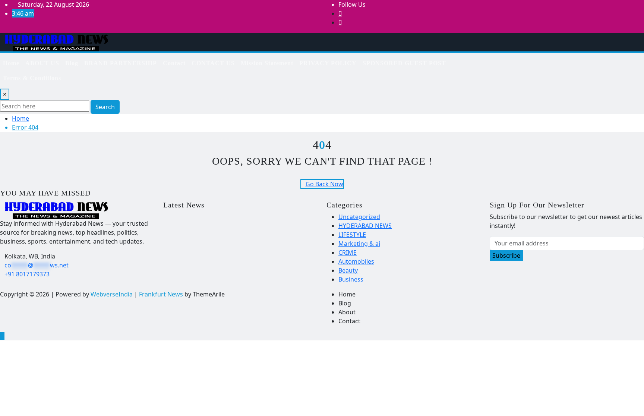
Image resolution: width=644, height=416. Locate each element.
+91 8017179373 (27, 274)
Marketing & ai (359, 243)
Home (11, 63)
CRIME (347, 252)
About (347, 312)
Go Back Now (324, 184)
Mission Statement (267, 63)
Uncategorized (359, 217)
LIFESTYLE (352, 235)
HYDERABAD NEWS (365, 226)
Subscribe (506, 255)
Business (350, 279)
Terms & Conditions (32, 78)
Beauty (348, 270)
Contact (174, 63)
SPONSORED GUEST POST (404, 63)
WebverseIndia (112, 294)
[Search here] (493, 60)
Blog (71, 63)
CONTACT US (213, 63)
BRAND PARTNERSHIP (120, 63)
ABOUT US (42, 63)
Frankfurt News (161, 294)
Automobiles (356, 261)
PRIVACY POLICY (328, 63)
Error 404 (25, 127)
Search (105, 107)
